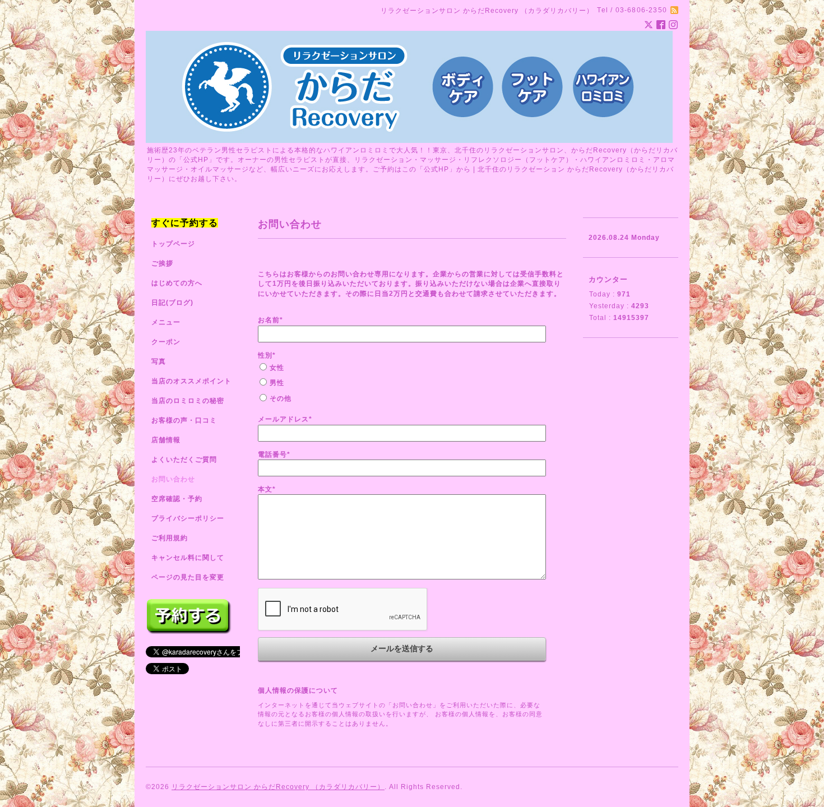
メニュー (165, 322)
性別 (267, 355)
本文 (267, 489)
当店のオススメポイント (191, 381)
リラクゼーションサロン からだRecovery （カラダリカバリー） (278, 787)
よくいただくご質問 (184, 459)
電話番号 (274, 454)
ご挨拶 (162, 263)
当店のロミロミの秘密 (187, 401)
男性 (277, 383)
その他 (280, 398)
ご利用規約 (169, 538)
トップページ (173, 244)
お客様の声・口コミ (184, 420)
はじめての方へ (176, 283)
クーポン (165, 342)
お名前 (270, 320)
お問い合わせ (173, 479)
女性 (277, 368)
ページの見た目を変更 (187, 577)
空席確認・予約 (176, 499)
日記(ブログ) (172, 303)
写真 (158, 361)
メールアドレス (285, 419)
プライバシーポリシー (187, 518)
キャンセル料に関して (187, 558)
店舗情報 (165, 440)
